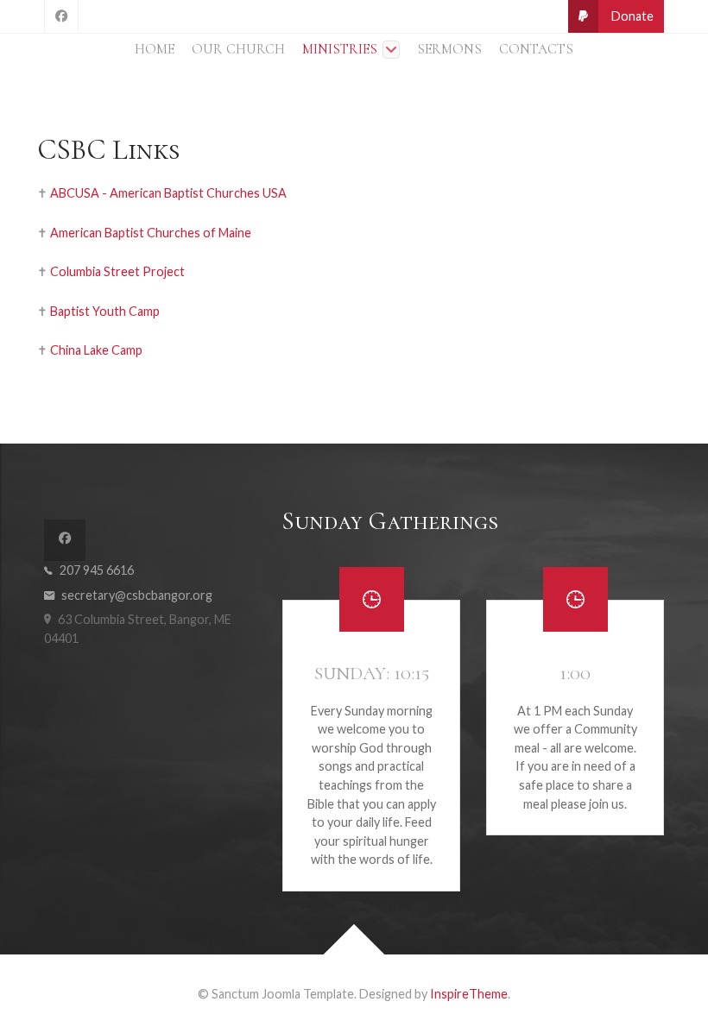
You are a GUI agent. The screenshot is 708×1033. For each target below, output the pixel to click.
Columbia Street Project (117, 271)
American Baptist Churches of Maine (150, 232)
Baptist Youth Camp (105, 311)
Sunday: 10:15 (371, 673)
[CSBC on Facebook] (61, 16)
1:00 (575, 673)
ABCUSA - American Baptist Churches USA (168, 193)
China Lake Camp (96, 350)
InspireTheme (469, 993)
